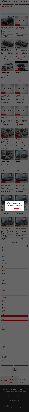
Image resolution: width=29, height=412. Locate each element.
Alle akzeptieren (16, 208)
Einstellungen (21, 208)
